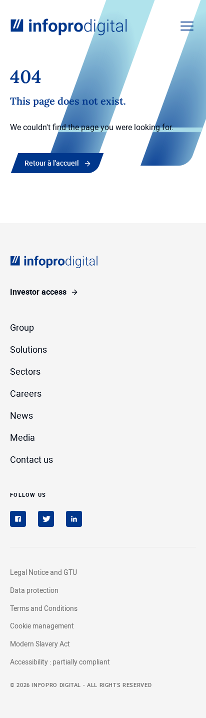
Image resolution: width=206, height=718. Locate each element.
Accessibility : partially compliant (60, 661)
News (21, 415)
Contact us (31, 459)
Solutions (28, 349)
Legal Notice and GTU (43, 572)
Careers (26, 393)
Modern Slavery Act (40, 643)
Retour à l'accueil (51, 163)
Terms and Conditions (44, 608)
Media (22, 437)
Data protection (34, 590)
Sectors (25, 371)
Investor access (38, 291)
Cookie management (42, 626)
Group (22, 327)
